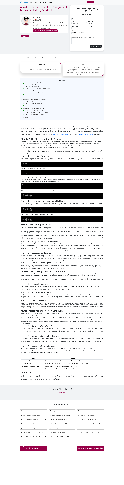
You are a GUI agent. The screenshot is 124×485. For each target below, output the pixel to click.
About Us (44, 2)
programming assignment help (85, 134)
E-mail (88, 17)
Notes (72, 36)
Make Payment (50, 2)
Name (72, 17)
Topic (72, 21)
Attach (74, 32)
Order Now (97, 2)
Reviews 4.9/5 (90, 2)
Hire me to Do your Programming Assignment (45, 30)
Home (21, 58)
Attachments (74, 30)
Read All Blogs (62, 392)
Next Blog (90, 448)
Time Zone (89, 26)
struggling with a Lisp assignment (60, 134)
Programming (25, 36)
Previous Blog (32, 448)
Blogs (39, 2)
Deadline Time (74, 26)
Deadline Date (90, 21)
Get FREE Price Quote (95, 46)
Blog (26, 58)
